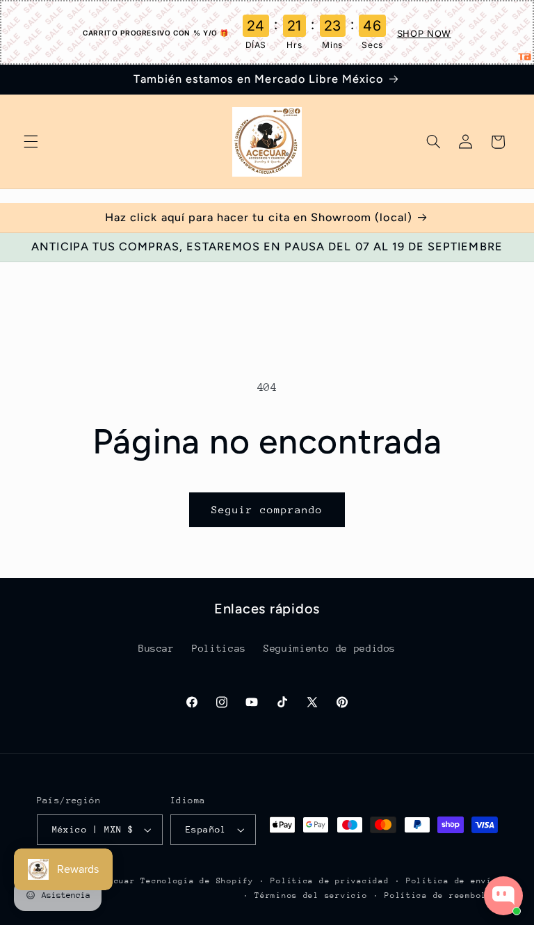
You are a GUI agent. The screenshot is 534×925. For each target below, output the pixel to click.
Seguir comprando (267, 509)
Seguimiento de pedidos (330, 648)
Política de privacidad (329, 880)
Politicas (219, 648)
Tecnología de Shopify (196, 880)
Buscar (156, 648)
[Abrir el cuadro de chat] (503, 895)
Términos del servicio (310, 895)
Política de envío (452, 880)
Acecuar (116, 880)
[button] (31, 142)
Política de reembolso (441, 895)
